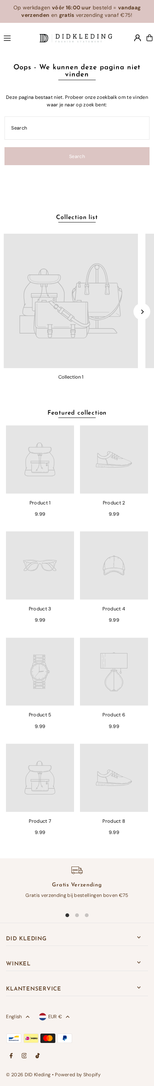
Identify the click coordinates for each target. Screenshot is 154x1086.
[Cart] (150, 37)
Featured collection (77, 413)
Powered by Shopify (78, 1074)
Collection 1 (70, 377)
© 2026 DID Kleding (28, 1074)
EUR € (55, 1016)
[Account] (137, 37)
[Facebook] (11, 1056)
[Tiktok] (38, 1056)
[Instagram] (24, 1056)
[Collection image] (71, 301)
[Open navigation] (18, 37)
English (14, 1016)
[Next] (141, 311)
